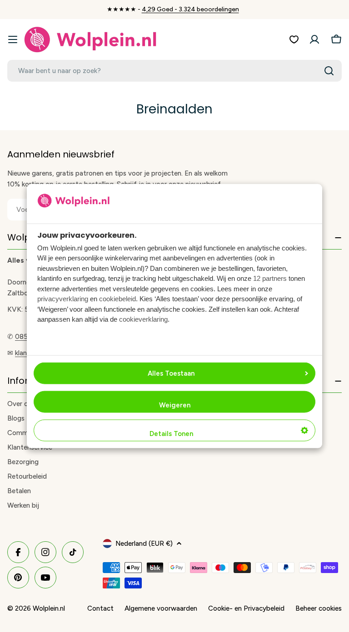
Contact (100, 608)
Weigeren (174, 405)
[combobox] (174, 71)
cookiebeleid (117, 299)
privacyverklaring (62, 299)
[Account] (314, 39)
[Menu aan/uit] (12, 39)
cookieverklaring (143, 319)
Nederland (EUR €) (144, 543)
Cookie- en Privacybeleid (246, 608)
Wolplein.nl (49, 608)
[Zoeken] (329, 70)
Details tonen (171, 434)
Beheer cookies (318, 608)
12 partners (270, 278)
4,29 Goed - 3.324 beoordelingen (190, 9)
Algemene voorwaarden (161, 608)
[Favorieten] (294, 39)
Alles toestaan (171, 373)
